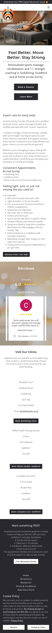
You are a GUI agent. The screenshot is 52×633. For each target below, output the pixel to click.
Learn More (26, 96)
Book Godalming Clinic (26, 421)
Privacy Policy (17, 620)
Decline (13, 627)
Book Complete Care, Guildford (26, 512)
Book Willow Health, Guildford (26, 466)
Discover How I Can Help (16, 254)
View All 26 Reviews (26, 292)
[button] (48, 7)
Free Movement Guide (26, 561)
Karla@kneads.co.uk (29, 411)
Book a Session (26, 87)
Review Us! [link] (26, 582)
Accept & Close (38, 627)
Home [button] (26, 575)
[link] (8, 7)
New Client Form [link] (26, 590)
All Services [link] (26, 579)
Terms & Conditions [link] (26, 586)
